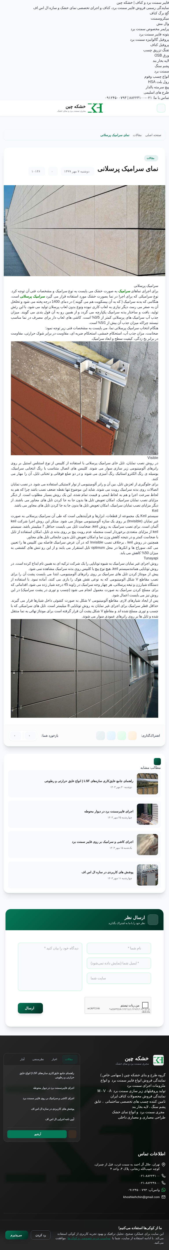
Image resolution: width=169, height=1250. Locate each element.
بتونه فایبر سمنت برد (154, 34)
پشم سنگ (162, 66)
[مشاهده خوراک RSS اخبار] (72, 1134)
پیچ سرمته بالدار (157, 87)
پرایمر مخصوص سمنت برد (150, 29)
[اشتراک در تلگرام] (111, 735)
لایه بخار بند (161, 61)
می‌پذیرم (16, 1235)
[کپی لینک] (100, 735)
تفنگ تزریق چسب (156, 50)
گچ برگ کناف (159, 13)
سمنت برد (161, 71)
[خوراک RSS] (132, 735)
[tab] (69, 1059)
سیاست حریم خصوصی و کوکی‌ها (89, 1238)
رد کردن (40, 1235)
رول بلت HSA (158, 82)
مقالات (150, 158)
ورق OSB (161, 55)
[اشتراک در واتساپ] (121, 735)
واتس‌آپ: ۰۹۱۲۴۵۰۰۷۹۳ (144, 1190)
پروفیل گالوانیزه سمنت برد (149, 39)
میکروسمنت (160, 18)
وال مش (162, 24)
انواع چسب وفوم (156, 76)
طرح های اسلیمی (156, 92)
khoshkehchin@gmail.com (141, 1197)
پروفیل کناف (159, 45)
